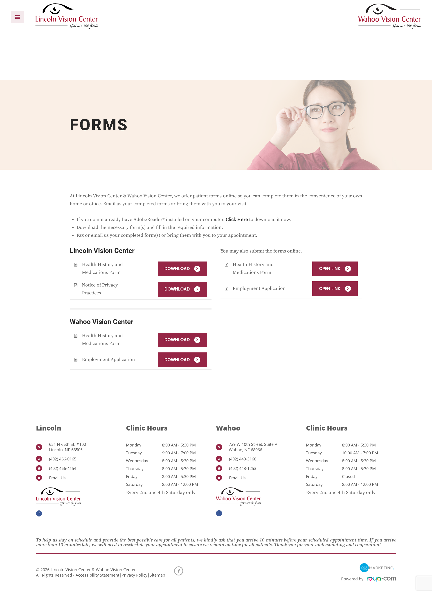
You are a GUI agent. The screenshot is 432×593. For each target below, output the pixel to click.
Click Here (237, 220)
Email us (57, 478)
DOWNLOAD (177, 269)
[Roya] (381, 580)
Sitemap (157, 575)
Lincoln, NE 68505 (67, 447)
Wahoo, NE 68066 (253, 447)
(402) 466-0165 (62, 459)
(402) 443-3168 (242, 459)
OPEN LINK (329, 269)
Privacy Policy (134, 575)
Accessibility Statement (97, 575)
